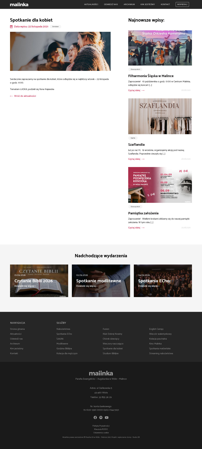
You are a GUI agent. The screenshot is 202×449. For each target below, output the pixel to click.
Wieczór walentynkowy (160, 334)
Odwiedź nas (111, 4)
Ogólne (133, 138)
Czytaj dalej (134, 90)
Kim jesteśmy (148, 4)
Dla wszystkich (135, 69)
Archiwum (129, 4)
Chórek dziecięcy (111, 339)
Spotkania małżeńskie (160, 349)
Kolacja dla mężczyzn (66, 354)
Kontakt (165, 4)
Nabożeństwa (63, 329)
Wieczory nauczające (113, 344)
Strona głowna (17, 329)
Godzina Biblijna (64, 349)
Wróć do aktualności (25, 96)
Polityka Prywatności (101, 426)
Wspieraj (182, 4)
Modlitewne (62, 344)
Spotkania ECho (64, 334)
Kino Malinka (155, 344)
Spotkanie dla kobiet (113, 349)
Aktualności (91, 4)
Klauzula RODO (101, 429)
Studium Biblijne (110, 354)
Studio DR (136, 437)
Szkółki (59, 339)
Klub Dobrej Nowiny (112, 334)
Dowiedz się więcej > (24, 286)
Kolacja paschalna (158, 339)
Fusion (106, 329)
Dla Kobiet (55, 26)
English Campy (156, 329)
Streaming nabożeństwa (161, 354)
